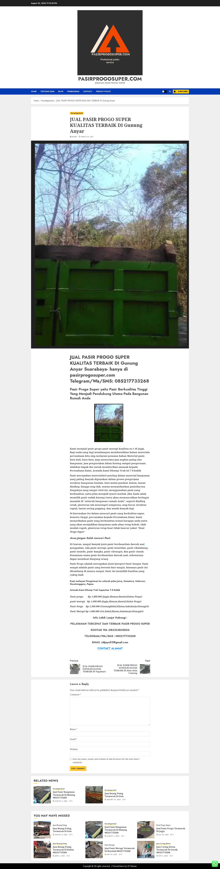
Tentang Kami (47, 91)
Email (73, 739)
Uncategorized (76, 113)
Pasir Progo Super (163, 825)
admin (74, 137)
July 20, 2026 (164, 835)
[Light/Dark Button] (164, 91)
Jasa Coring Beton (163, 844)
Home (34, 91)
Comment (75, 694)
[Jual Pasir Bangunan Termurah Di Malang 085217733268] (42, 794)
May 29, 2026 (112, 855)
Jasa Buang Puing (60, 825)
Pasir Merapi (109, 845)
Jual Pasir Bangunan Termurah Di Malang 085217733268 (64, 795)
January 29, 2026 (114, 800)
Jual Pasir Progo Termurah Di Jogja (170, 830)
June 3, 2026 (60, 856)
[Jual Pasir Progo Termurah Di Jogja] (145, 829)
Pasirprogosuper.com (110, 79)
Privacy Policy (103, 91)
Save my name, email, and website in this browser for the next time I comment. (106, 761)
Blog (60, 91)
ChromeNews (118, 866)
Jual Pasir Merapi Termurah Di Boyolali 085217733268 (120, 849)
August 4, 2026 (61, 801)
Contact (87, 91)
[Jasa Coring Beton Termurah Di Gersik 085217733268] (145, 849)
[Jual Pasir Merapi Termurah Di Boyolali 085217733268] (94, 849)
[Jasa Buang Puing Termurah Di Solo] (94, 794)
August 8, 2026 (61, 835)
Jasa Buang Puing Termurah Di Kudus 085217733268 (63, 849)
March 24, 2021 (87, 137)
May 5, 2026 (163, 856)
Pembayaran (73, 91)
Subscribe (183, 91)
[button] (169, 91)
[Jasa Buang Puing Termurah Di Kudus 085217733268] (42, 849)
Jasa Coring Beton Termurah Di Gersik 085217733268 (167, 849)
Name (73, 729)
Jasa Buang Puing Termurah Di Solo (114, 795)
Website (74, 749)
